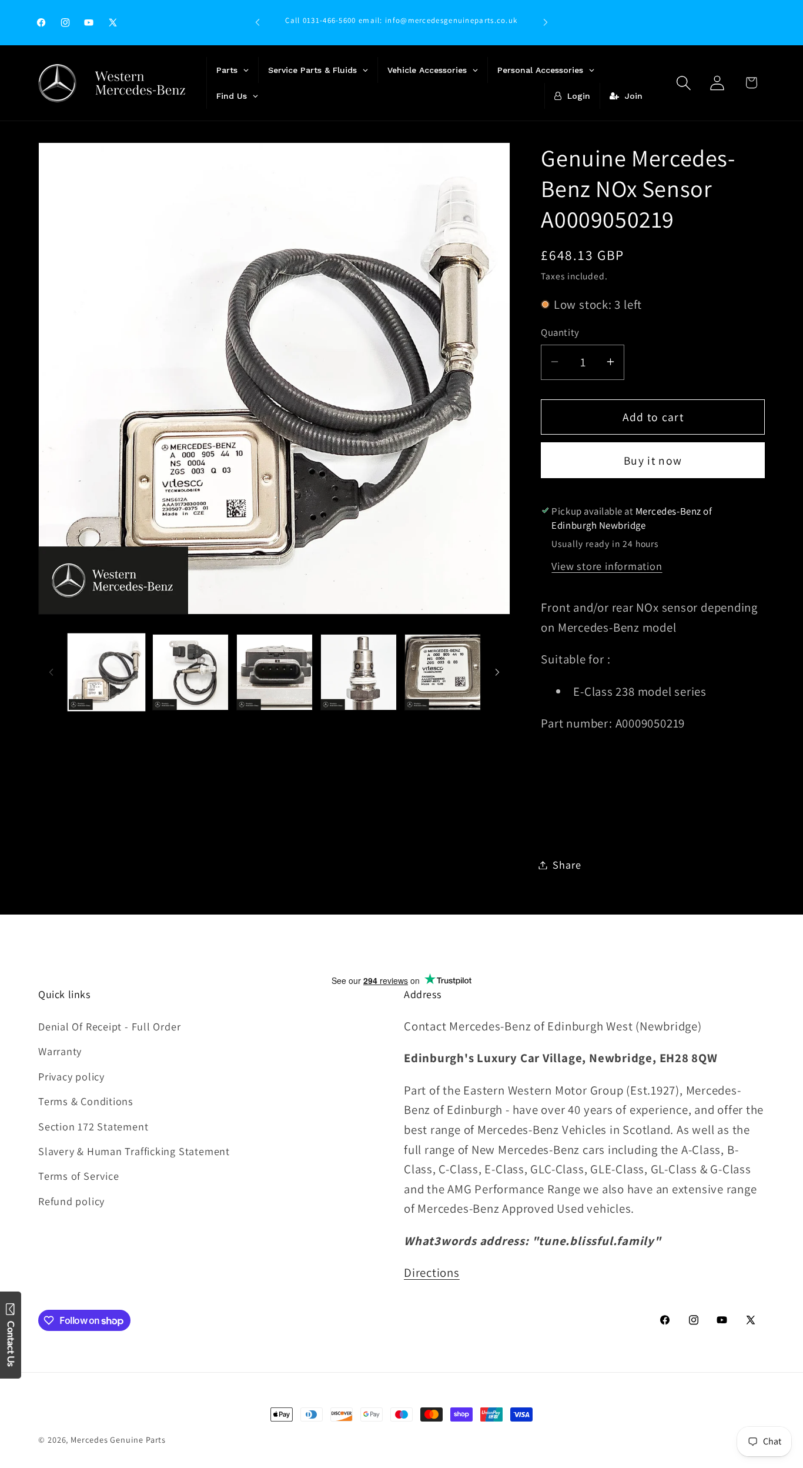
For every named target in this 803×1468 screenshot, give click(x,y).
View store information (606, 565)
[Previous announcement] (257, 22)
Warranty (60, 1051)
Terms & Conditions (85, 1101)
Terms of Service (78, 1176)
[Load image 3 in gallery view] (274, 672)
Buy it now (653, 460)
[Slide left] (51, 672)
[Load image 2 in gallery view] (190, 672)
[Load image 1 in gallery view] (106, 672)
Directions (432, 1272)
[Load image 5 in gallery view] (442, 672)
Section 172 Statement (93, 1126)
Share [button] (567, 865)
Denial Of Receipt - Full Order (109, 1026)
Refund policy (71, 1201)
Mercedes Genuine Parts (118, 1439)
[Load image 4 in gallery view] (358, 672)
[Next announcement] (545, 22)
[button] (684, 82)
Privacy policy (71, 1076)
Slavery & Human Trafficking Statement (134, 1151)
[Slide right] (497, 672)
